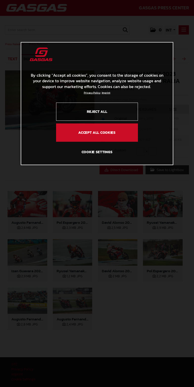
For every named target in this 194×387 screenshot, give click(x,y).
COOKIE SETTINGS (97, 152)
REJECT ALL (97, 111)
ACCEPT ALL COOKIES (97, 132)
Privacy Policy (92, 93)
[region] (97, 103)
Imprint (106, 93)
